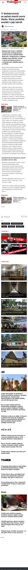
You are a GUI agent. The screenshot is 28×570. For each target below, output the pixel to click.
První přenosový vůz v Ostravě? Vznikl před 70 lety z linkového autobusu (13, 483)
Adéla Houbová (9, 26)
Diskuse (7, 217)
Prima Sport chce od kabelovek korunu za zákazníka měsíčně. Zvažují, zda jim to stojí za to (13, 475)
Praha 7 (4, 226)
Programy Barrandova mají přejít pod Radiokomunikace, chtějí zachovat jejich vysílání (13, 467)
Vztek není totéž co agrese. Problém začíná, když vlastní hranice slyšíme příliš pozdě (12, 514)
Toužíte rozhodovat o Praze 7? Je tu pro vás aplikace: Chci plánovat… (19, 108)
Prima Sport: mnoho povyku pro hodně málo (13, 452)
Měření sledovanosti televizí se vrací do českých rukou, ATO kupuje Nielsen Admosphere (13, 437)
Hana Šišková (20, 226)
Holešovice (11, 226)
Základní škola (6, 223)
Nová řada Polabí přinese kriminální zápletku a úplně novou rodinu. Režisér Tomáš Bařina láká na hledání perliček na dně (13, 408)
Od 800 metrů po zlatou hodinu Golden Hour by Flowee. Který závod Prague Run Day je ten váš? (12, 523)
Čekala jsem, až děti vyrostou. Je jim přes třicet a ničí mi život (13, 531)
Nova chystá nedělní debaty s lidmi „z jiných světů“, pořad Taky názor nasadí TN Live (12, 445)
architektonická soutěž (17, 223)
